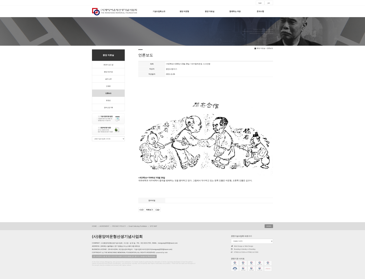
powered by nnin (162, 252)
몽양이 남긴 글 (108, 65)
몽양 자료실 (209, 11)
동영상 (108, 100)
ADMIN (268, 226)
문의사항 (260, 11)
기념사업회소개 (159, 11)
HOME (94, 226)
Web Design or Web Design (243, 246)
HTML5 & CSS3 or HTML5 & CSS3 (246, 252)
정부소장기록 (108, 107)
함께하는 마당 (235, 11)
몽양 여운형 (184, 11)
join (269, 3)
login (260, 3)
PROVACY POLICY (119, 226)
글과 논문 (108, 79)
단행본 (108, 86)
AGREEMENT (104, 226)
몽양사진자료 (108, 72)
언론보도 (108, 93)
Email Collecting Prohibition (138, 226)
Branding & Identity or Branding (244, 249)
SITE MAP (153, 226)
